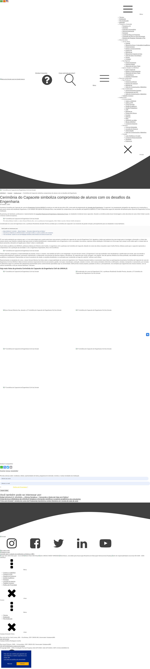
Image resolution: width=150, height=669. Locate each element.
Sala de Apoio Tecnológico (133, 55)
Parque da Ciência (131, 113)
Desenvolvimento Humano (133, 90)
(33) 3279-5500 (4, 646)
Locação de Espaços (132, 129)
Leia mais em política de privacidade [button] (14, 659)
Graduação (122, 19)
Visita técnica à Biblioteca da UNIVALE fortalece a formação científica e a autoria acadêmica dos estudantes (28, 232)
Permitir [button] (22, 663)
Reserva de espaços (132, 83)
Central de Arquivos (131, 123)
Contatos (128, 59)
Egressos (125, 33)
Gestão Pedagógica (131, 108)
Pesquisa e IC (126, 26)
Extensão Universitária (129, 29)
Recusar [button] (10, 663)
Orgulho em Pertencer (9, 576)
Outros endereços (14, 646)
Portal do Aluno (130, 47)
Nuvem (128, 57)
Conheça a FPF (7, 574)
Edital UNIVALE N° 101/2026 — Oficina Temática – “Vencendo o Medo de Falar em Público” (24, 231)
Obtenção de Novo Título (133, 66)
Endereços (129, 141)
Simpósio (125, 27)
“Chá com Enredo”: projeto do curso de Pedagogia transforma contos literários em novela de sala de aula (27, 234)
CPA (127, 109)
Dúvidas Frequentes (132, 76)
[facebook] (35, 548)
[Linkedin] (82, 548)
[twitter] (58, 548)
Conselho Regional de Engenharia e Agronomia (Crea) (52, 214)
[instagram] (11, 548)
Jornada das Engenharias (95, 207)
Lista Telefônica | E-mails (133, 136)
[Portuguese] (1, 2)
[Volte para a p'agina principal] (12, 79)
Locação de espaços (9, 581)
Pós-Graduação (124, 20)
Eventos (128, 115)
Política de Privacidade (10, 585)
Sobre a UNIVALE (131, 101)
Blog (127, 118)
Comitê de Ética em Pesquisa (131, 34)
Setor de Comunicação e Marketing (136, 87)
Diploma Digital (130, 64)
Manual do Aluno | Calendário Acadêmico (138, 45)
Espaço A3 (129, 50)
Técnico (121, 17)
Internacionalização (128, 31)
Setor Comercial (130, 69)
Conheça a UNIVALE (9, 572)
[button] (104, 79)
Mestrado (122, 22)
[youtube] (105, 548)
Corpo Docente (130, 104)
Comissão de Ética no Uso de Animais (133, 36)
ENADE (128, 43)
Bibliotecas (129, 52)
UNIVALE (3, 193)
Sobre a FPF (129, 102)
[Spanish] (4, 2)
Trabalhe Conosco (127, 95)
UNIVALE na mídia (131, 120)
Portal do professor (131, 81)
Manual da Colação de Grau (134, 54)
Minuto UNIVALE (131, 122)
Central (10, 193)
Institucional (17, 193)
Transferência (130, 75)
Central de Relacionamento (134, 137)
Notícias (128, 116)
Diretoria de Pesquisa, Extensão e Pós (133, 38)
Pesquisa (6, 579)
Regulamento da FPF (132, 92)
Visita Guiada (130, 130)
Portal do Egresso (131, 62)
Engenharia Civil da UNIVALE (37, 207)
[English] (7, 2)
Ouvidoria (128, 139)
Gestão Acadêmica (131, 106)
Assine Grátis (4, 490)
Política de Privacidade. (20, 487)
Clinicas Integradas (131, 127)
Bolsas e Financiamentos (133, 48)
